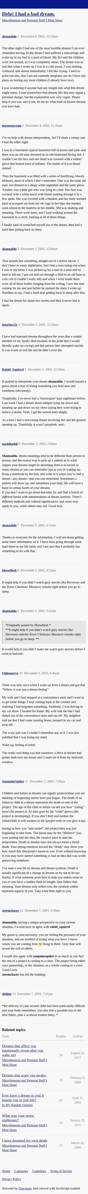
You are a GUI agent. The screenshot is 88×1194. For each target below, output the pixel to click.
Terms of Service (61, 1171)
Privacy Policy (11, 1179)
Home (6, 1171)
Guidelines (39, 1171)
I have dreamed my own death (24, 1140)
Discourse (25, 1188)
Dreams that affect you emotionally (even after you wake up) (22, 1050)
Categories (21, 1171)
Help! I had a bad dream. (28, 14)
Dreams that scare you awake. (24, 1075)
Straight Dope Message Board (21, 4)
